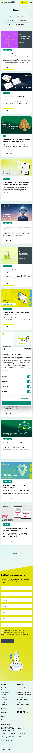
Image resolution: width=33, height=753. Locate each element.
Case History (5, 712)
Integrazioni (20, 702)
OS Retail (3, 694)
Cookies (8, 749)
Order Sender (4, 687)
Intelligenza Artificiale (23, 699)
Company (4, 708)
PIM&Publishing (21, 697)
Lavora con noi (5, 720)
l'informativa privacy (12, 632)
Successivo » (16, 553)
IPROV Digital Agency (23, 704)
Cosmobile (16, 748)
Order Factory (5, 692)
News (3, 716)
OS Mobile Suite (21, 687)
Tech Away (4, 699)
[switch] (29, 382)
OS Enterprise (5, 689)
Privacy (3, 749)
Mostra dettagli (24, 398)
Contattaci (24, 2)
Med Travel (4, 704)
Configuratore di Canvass (24, 694)
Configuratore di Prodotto (24, 692)
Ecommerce (20, 689)
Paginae (3, 697)
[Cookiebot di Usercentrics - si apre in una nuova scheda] (24, 349)
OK (16, 403)
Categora (4, 702)
